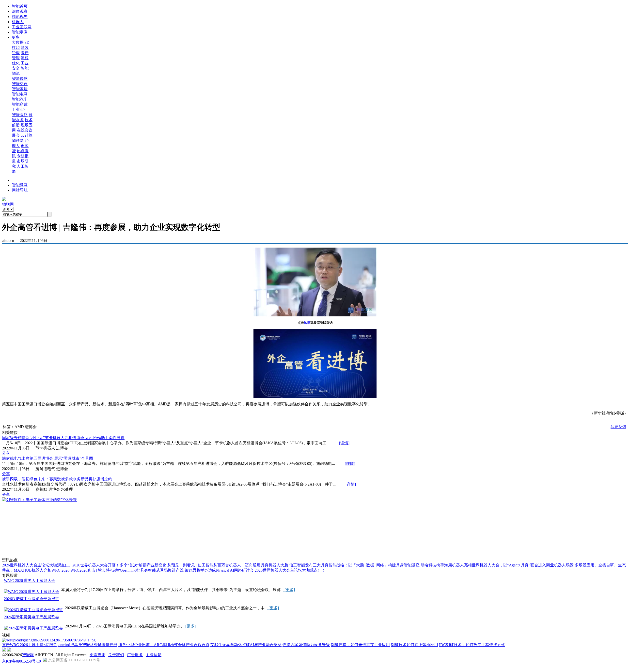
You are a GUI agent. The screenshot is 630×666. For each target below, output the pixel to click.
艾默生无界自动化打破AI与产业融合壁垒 (246, 645)
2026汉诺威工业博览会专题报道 (31, 599)
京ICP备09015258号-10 (22, 661)
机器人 (18, 22)
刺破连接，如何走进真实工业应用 (360, 645)
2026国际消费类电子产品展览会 (31, 617)
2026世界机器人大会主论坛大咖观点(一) (289, 570)
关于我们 (116, 655)
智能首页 (20, 6)
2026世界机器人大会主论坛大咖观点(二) (36, 565)
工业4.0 (18, 109)
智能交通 (20, 84)
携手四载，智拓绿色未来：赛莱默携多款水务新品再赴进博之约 (57, 479)
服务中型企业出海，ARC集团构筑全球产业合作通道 (163, 645)
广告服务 (135, 655)
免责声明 (97, 655)
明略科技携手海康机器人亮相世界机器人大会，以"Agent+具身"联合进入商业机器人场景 (497, 565)
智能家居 (20, 89)
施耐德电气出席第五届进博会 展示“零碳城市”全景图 (47, 458)
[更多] (289, 590)
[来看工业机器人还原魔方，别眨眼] (48, 640)
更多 (16, 37)
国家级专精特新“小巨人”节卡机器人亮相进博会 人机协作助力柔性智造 (63, 438)
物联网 (18, 140)
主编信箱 (153, 655)
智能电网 (20, 94)
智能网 (28, 655)
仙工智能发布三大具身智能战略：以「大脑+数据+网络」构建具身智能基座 (354, 565)
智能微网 (20, 185)
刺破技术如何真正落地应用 (414, 645)
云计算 (26, 135)
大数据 (18, 42)
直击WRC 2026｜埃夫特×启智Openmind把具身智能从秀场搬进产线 (59, 645)
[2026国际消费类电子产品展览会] (33, 628)
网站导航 (20, 190)
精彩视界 (20, 17)
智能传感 (20, 78)
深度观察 (20, 11)
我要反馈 (618, 427)
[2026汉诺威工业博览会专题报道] (33, 610)
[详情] (344, 443)
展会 (16, 135)
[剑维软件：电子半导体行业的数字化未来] (39, 500)
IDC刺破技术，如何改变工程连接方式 (472, 645)
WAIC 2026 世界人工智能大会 (29, 580)
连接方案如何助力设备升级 (306, 645)
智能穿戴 (20, 104)
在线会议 (24, 130)
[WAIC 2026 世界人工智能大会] (31, 591)
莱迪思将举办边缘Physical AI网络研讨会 (219, 570)
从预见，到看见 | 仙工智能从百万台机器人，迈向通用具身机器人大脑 (227, 565)
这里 (307, 323)
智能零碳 (20, 32)
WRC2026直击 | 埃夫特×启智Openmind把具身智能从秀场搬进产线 (127, 570)
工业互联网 (22, 27)
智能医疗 (20, 115)
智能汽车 (20, 99)
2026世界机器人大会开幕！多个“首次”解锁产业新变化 (119, 565)
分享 (6, 453)
